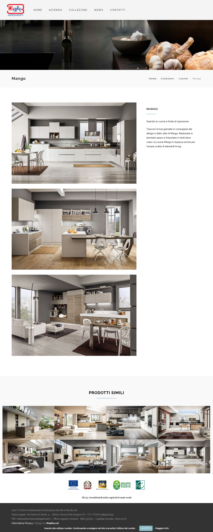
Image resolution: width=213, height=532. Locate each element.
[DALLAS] (132, 423)
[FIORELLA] (80, 456)
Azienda (55, 10)
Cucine (183, 78)
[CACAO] (132, 456)
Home (38, 10)
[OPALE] (28, 423)
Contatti (118, 10)
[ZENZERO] (80, 423)
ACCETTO (146, 528)
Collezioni (167, 78)
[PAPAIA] (28, 456)
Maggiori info (162, 528)
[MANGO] (184, 456)
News (99, 10)
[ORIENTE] (184, 423)
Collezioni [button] (78, 10)
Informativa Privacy (22, 523)
